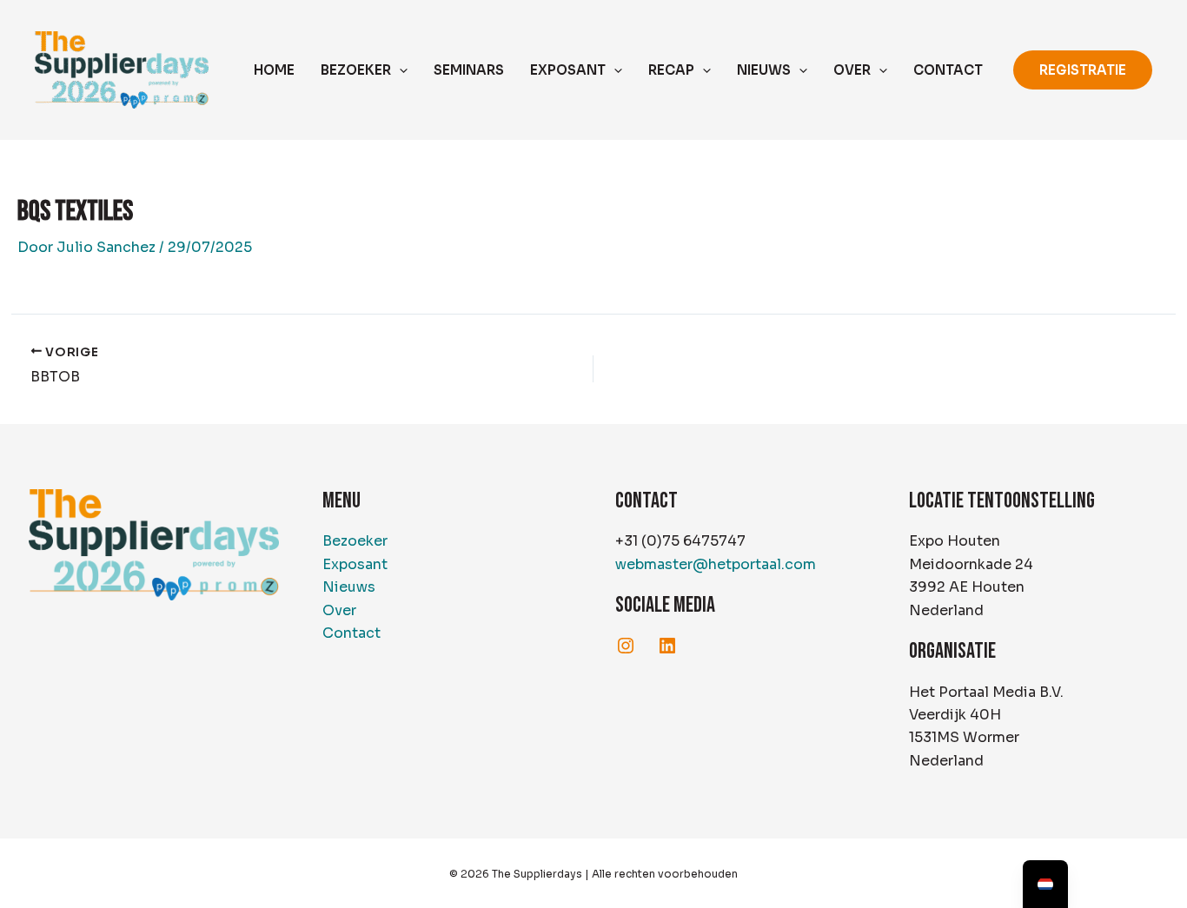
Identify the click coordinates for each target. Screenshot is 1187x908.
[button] (399, 70)
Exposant (355, 564)
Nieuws (348, 587)
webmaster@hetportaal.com (715, 564)
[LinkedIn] (667, 645)
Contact (351, 633)
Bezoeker (355, 541)
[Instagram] (625, 645)
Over (339, 610)
